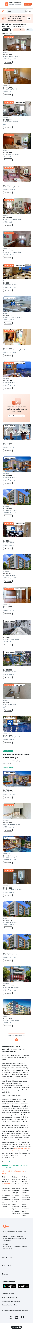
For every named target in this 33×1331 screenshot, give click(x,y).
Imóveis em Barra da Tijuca (15, 1202)
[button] (16, 1258)
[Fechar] (2, 4)
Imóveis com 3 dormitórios (6, 1187)
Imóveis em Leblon (25, 1210)
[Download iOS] (23, 1286)
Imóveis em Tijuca (15, 1208)
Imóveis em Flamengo (25, 1191)
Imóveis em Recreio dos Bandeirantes (26, 1197)
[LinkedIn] (16, 1317)
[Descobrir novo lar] (29, 18)
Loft (3, 1171)
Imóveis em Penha (25, 1214)
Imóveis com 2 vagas (6, 1205)
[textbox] (17, 11)
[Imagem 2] (18, 49)
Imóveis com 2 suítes (6, 1196)
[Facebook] (22, 1317)
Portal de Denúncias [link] (8, 1293)
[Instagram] (10, 1317)
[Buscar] (26, 11)
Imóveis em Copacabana (16, 1187)
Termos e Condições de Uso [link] (11, 1301)
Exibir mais (5, 1161)
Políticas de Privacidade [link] (9, 1297)
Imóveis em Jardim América (25, 1204)
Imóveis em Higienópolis (16, 1212)
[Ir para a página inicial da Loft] (4, 11)
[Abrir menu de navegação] (30, 11)
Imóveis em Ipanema (25, 1187)
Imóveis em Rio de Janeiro (16, 1171)
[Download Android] (9, 1286)
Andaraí (4, 1173)
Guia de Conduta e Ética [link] (9, 1305)
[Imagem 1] (17, 49)
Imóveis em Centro (15, 1196)
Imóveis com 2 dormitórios (10, 1183)
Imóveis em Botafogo (15, 1191)
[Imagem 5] (22, 49)
